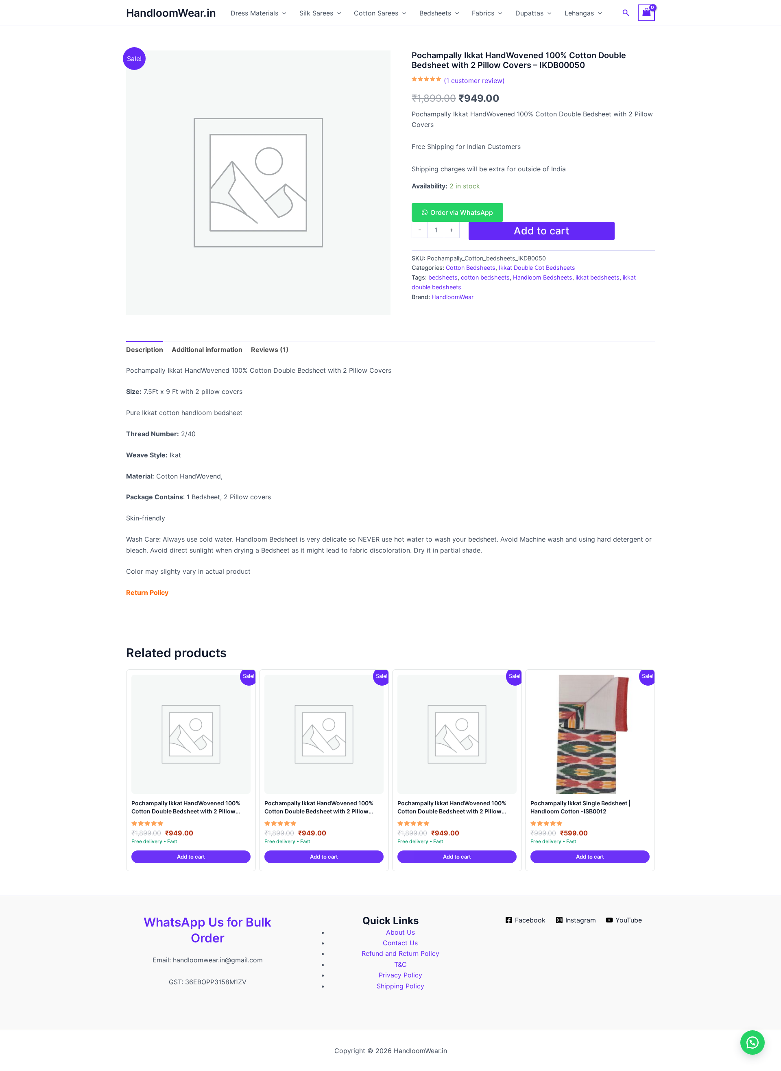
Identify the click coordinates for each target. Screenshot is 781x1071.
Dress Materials (254, 13)
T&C (400, 964)
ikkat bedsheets (598, 277)
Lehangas (579, 13)
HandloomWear (452, 296)
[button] (282, 13)
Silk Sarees (316, 13)
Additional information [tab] (207, 349)
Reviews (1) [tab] (270, 349)
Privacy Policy (400, 975)
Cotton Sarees (376, 13)
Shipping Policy (400, 986)
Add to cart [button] (191, 856)
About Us (400, 932)
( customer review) (474, 80)
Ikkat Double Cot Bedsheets (537, 267)
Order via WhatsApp (461, 212)
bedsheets (443, 277)
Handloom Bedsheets (542, 277)
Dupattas (529, 13)
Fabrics (483, 13)
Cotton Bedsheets (470, 267)
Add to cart (541, 231)
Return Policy (147, 592)
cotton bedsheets (485, 277)
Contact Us (400, 943)
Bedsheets (435, 13)
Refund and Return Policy (400, 953)
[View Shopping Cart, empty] (646, 12)
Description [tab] (144, 349)
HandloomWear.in (171, 13)
